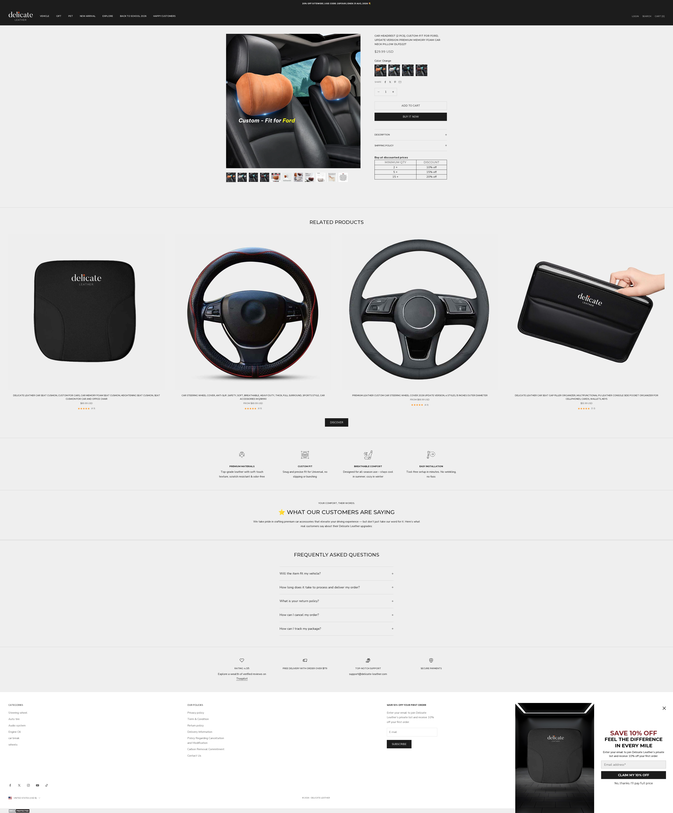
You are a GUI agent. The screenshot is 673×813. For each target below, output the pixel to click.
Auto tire (14, 719)
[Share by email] (400, 82)
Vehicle (44, 16)
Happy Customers (164, 16)
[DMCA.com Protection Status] (336, 811)
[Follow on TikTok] (46, 785)
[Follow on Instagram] (28, 785)
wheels (13, 745)
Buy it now (411, 116)
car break (13, 738)
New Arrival (88, 16)
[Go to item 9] (321, 177)
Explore (108, 16)
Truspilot (242, 679)
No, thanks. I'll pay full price (633, 783)
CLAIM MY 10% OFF (633, 775)
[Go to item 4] (265, 177)
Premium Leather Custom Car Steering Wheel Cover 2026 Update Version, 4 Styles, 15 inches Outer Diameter (420, 395)
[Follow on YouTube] (37, 785)
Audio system (17, 725)
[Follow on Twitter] (19, 785)
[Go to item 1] (231, 177)
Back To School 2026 (133, 16)
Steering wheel (17, 713)
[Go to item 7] (298, 177)
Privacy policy (195, 713)
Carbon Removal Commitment (205, 749)
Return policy (195, 725)
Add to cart (411, 105)
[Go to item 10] (332, 177)
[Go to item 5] (276, 177)
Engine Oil (14, 732)
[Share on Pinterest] (395, 82)
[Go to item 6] (287, 177)
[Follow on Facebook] (10, 785)
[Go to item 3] (253, 177)
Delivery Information (199, 732)
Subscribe (399, 744)
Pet (70, 16)
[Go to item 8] (309, 177)
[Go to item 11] (343, 177)
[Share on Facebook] (385, 82)
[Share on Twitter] (390, 82)
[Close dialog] (664, 708)
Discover (336, 422)
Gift (58, 16)
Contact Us (194, 756)
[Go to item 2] (242, 177)
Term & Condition (198, 719)
